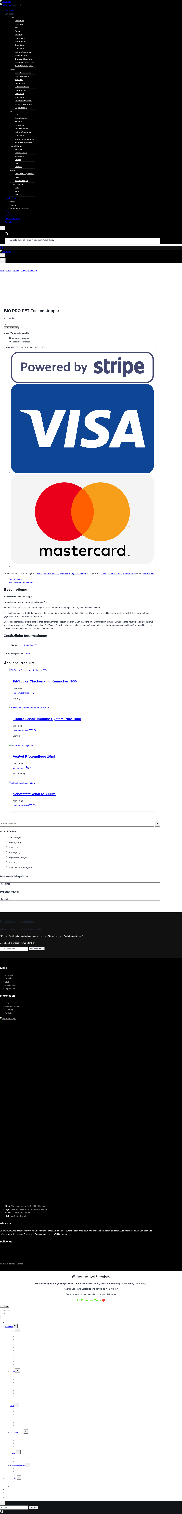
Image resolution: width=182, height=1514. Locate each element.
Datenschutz (11, 985)
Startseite (8, 1322)
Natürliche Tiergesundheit (56, 573)
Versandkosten (12, 1006)
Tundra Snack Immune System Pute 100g (47, 719)
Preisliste (9, 1013)
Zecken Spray (129, 573)
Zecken (103, 573)
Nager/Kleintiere (18, 857)
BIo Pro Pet (148, 573)
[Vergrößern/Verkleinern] (1, 1310)
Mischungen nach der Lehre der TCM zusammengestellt (37, 1367)
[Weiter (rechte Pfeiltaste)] (4, 1313)
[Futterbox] (5, 5)
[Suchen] (157, 824)
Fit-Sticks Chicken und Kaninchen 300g (45, 681)
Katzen (14, 847)
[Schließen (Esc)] (9, 1310)
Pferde (14, 852)
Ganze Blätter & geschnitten (26, 1456)
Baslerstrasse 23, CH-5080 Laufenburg (29, 1209)
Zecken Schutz (115, 573)
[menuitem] (9, 10)
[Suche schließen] (2, 1503)
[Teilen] (6, 1310)
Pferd (12, 1406)
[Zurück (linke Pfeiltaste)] (1, 1313)
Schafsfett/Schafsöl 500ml (34, 794)
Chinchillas (19, 1449)
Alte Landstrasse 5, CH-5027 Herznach (29, 1206)
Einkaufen (9, 1327)
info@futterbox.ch (18, 1216)
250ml (27, 653)
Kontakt (8, 978)
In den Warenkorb (11, 328)
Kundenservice (11, 1478)
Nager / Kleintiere (17, 1432)
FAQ (7, 1003)
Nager (17, 1474)
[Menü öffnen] (3, 260)
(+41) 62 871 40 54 (21, 1213)
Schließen (4, 1306)
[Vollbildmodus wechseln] (4, 1310)
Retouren (9, 1010)
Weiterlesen (18, 768)
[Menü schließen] (0, 1317)
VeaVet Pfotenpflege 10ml (34, 756)
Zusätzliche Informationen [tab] (21, 582)
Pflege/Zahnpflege (77, 573)
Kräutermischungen (22, 1461)
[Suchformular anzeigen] (2, 228)
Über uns (9, 975)
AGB (7, 981)
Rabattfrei (15, 837)
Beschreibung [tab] (15, 579)
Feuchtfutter (19, 1337)
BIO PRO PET (30, 645)
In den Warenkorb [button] (21, 693)
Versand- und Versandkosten (21, 1487)
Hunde (40, 573)
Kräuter (15, 862)
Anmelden (9, 1498)
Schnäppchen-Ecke (20, 867)
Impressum (10, 988)
